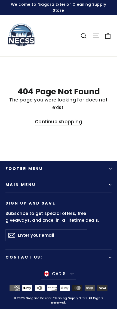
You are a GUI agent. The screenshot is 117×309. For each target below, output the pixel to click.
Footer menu (24, 168)
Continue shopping (58, 121)
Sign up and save (30, 203)
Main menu (20, 184)
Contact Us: (23, 257)
